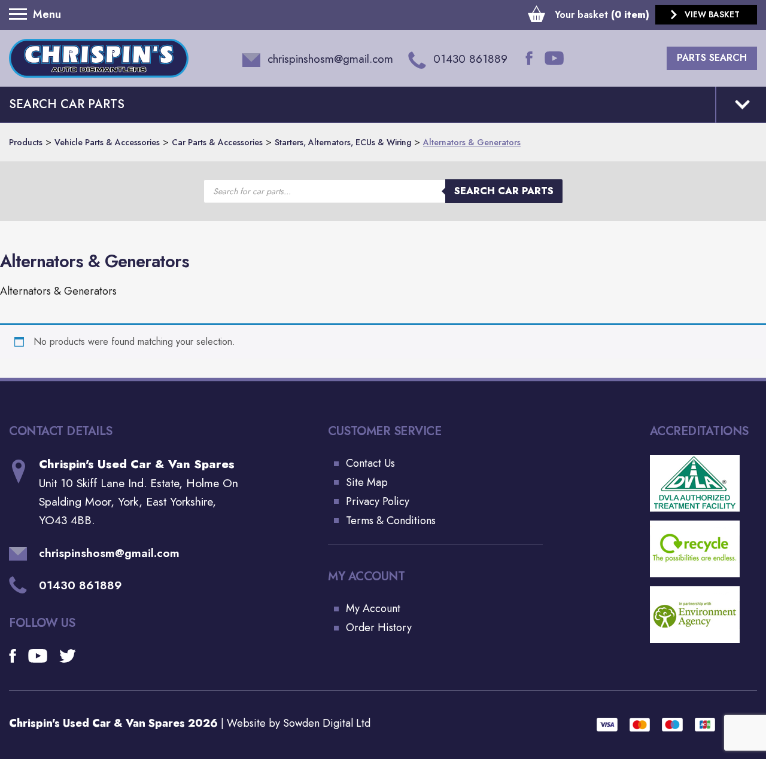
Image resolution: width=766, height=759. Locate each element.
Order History (379, 627)
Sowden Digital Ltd (326, 723)
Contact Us (370, 463)
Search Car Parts (504, 191)
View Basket (712, 14)
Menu (21, 14)
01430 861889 (80, 585)
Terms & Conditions (391, 520)
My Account (373, 608)
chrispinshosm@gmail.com (109, 553)
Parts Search (712, 58)
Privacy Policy (377, 501)
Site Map (367, 482)
